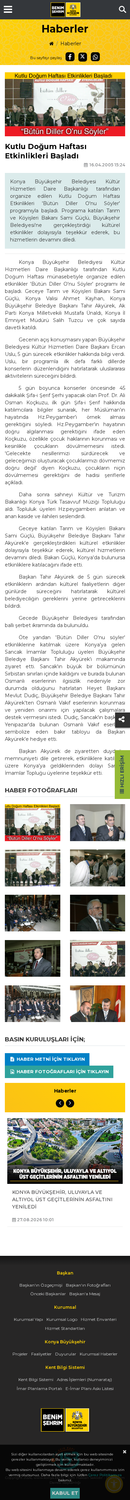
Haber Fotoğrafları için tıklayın (62, 1071)
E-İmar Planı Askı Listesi (90, 1388)
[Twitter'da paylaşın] (82, 57)
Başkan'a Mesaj (84, 1293)
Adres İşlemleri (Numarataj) (84, 1379)
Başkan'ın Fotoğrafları (88, 1285)
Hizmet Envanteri (98, 1319)
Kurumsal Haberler (99, 1353)
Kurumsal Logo (61, 1319)
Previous (60, 1103)
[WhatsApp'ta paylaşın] (95, 56)
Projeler (20, 1353)
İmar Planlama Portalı (39, 1388)
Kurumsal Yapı (28, 1319)
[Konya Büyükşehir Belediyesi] (65, 9)
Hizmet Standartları (65, 1328)
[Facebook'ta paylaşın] (70, 56)
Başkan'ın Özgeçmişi (40, 1285)
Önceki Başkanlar (48, 1293)
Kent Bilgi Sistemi (35, 1379)
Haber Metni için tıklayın (50, 1059)
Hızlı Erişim (122, 772)
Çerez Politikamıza (105, 1475)
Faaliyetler (41, 1353)
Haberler (70, 43)
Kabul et (65, 1493)
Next (70, 1103)
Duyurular (65, 1353)
